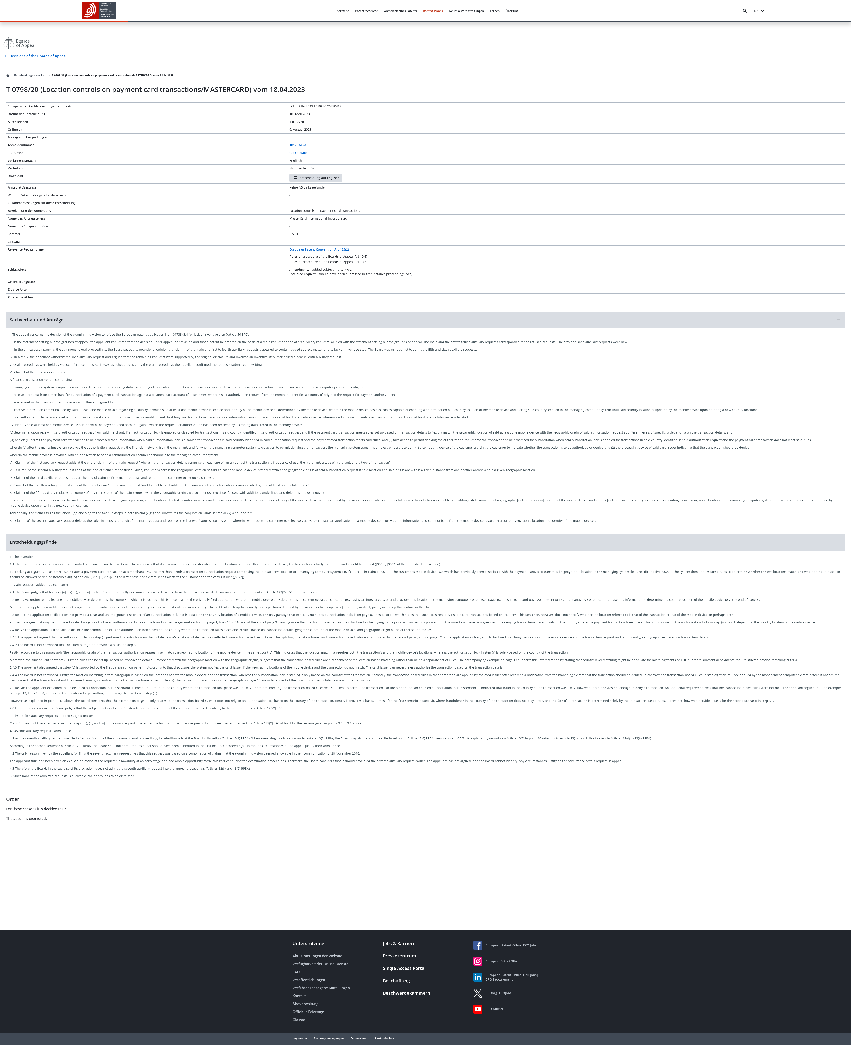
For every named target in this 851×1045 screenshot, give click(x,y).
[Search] (745, 10)
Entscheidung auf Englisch (319, 178)
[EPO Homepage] (99, 11)
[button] (425, 320)
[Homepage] (8, 75)
